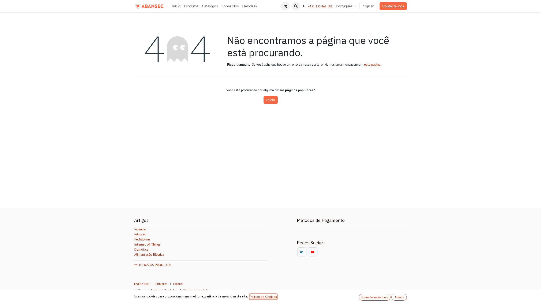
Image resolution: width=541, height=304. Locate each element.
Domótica (141, 249)
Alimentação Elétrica (149, 254)
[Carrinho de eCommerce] (285, 6)
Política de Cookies (263, 297)
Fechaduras (142, 239)
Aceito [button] (399, 297)
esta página (372, 64)
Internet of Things (147, 244)
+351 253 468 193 (320, 6)
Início (270, 100)
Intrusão (140, 234)
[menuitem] (176, 6)
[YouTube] (312, 252)
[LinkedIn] (302, 252)
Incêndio (140, 229)
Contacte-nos (393, 6)
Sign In (368, 6)
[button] (295, 6)
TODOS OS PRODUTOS (154, 265)
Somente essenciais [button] (375, 297)
